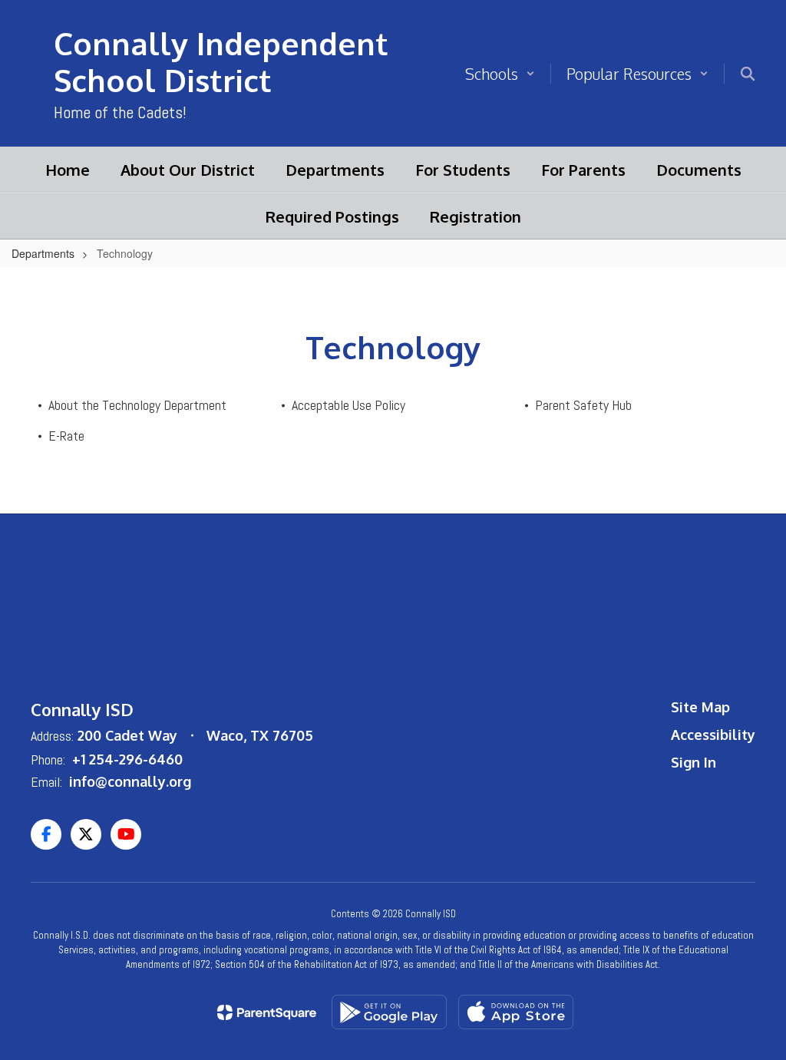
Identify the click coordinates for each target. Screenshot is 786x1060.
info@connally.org (130, 781)
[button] (500, 74)
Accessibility (713, 734)
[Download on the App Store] (515, 1012)
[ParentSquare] (266, 1012)
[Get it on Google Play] (389, 1012)
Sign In (693, 762)
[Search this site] (747, 73)
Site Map (700, 706)
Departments (43, 253)
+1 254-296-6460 (127, 759)
